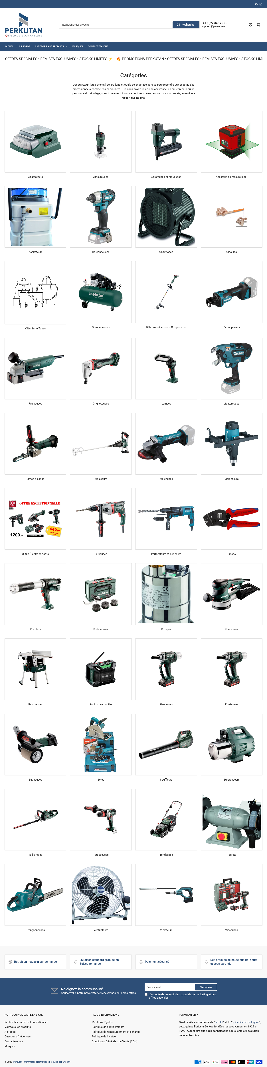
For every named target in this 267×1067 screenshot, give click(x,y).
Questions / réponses (18, 1036)
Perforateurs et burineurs (166, 554)
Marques (77, 46)
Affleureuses (100, 176)
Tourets (231, 854)
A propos (24, 46)
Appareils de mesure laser (231, 176)
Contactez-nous (98, 46)
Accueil (9, 46)
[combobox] (129, 24)
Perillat (219, 1022)
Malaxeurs (101, 479)
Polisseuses (100, 629)
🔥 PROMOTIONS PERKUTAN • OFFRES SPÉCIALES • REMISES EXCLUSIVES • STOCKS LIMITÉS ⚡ (186, 59)
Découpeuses (231, 327)
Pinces (232, 554)
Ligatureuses (231, 403)
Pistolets (35, 629)
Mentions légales (102, 1022)
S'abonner (206, 987)
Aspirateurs (36, 252)
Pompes (166, 629)
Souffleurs (166, 779)
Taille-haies (35, 854)
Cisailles (231, 252)
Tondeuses (166, 854)
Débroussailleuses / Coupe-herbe (166, 327)
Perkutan (17, 1061)
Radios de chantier (101, 704)
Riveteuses (166, 704)
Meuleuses (166, 479)
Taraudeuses (101, 854)
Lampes (166, 403)
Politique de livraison (104, 1036)
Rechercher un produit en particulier (26, 1022)
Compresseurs (101, 327)
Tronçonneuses (35, 930)
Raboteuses (35, 704)
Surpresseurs (232, 779)
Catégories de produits (49, 46)
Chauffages (166, 252)
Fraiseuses (35, 403)
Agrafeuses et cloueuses (166, 176)
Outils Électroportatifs (35, 554)
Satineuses (35, 779)
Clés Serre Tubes (35, 328)
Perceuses (100, 554)
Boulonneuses (101, 252)
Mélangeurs (231, 479)
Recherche (188, 24)
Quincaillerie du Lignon (245, 1022)
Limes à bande (35, 479)
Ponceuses (231, 629)
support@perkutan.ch (214, 26)
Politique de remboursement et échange (116, 1031)
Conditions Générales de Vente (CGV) (114, 1041)
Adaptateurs (35, 176)
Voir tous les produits (18, 1027)
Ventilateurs (101, 930)
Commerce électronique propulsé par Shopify (47, 1061)
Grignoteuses (101, 403)
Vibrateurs (166, 930)
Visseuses (231, 930)
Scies (101, 779)
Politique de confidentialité (108, 1027)
